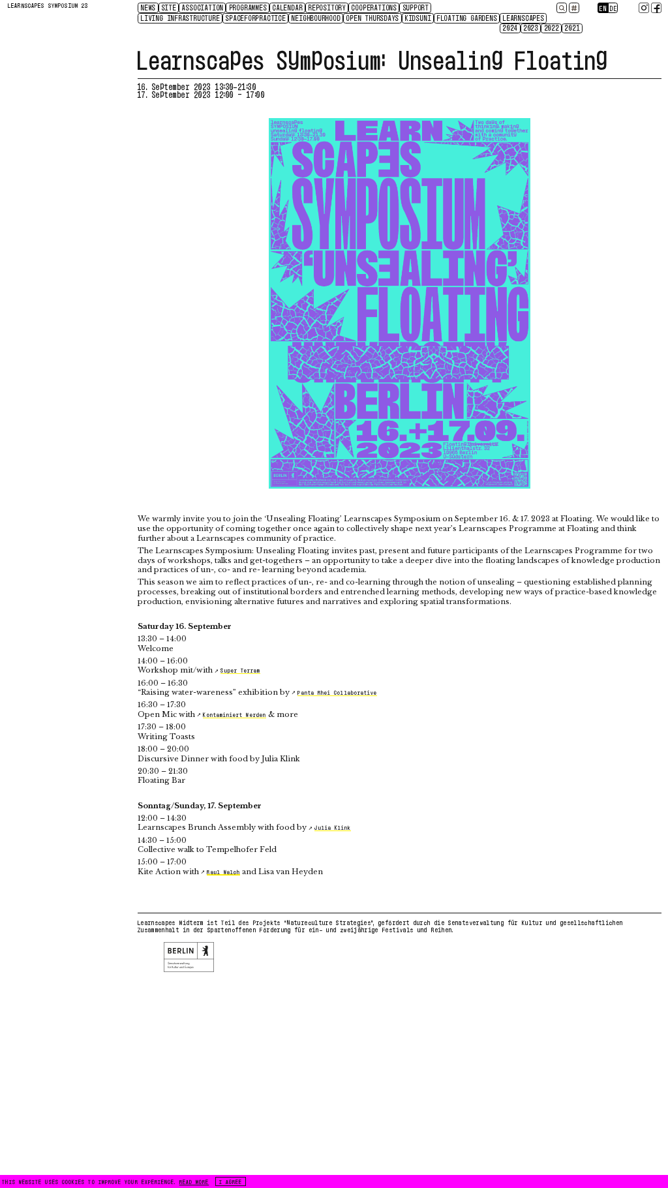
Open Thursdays (372, 17)
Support (416, 7)
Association (203, 7)
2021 (572, 28)
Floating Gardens (467, 17)
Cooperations (374, 7)
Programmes (248, 7)
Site (169, 7)
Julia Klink (332, 827)
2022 (552, 28)
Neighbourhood (316, 17)
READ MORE (194, 1181)
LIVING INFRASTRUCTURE (180, 17)
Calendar (288, 7)
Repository (327, 7)
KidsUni (418, 17)
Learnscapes (524, 17)
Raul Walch (223, 872)
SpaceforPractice (256, 17)
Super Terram (240, 670)
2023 (531, 28)
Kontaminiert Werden (234, 714)
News (148, 7)
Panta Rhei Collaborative (337, 692)
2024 (510, 28)
